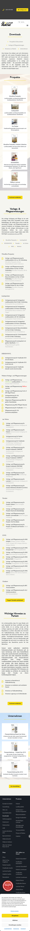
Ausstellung (5, 807)
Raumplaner (5, 877)
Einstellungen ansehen (15, 925)
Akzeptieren (15, 915)
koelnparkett (15, 111)
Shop (3, 857)
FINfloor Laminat (15, 182)
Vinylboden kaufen (7, 868)
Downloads (5, 816)
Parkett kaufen (6, 865)
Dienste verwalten (15, 911)
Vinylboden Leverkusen (19, 873)
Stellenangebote (7, 819)
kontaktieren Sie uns (13, 234)
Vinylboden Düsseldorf (19, 862)
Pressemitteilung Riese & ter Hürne (15, 734)
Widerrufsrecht (6, 839)
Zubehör (18, 836)
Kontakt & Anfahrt (7, 804)
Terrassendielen (20, 830)
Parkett (18, 804)
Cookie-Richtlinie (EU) (7, 832)
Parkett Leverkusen (21, 869)
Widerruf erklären (7, 842)
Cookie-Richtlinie (8, 928)
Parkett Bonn (19, 889)
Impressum (23, 928)
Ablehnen (15, 920)
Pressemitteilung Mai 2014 (15, 772)
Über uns (4, 810)
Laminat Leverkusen (21, 877)
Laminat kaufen (6, 871)
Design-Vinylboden (21, 817)
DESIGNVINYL (15, 162)
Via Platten (15, 126)
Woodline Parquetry (15, 96)
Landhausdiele (20, 807)
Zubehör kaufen (6, 874)
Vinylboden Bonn (20, 892)
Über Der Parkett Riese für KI (7, 845)
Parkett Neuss (20, 880)
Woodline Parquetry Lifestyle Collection (15, 144)
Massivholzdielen (21, 814)
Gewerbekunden (6, 813)
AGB (3, 828)
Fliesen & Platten (20, 833)
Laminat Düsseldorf (21, 866)
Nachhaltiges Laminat (19, 821)
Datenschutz (16, 928)
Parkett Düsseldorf (21, 859)
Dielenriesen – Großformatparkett (21, 810)
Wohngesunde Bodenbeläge (20, 826)
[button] (27, 25)
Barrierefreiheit (6, 836)
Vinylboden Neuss (21, 883)
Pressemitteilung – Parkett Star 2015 (15, 752)
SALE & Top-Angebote (5, 861)
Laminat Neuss (20, 886)
